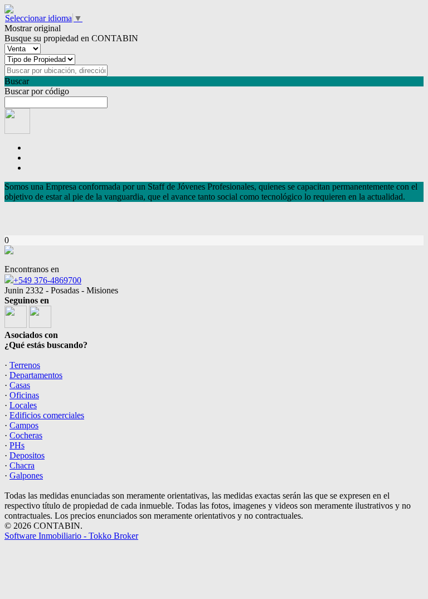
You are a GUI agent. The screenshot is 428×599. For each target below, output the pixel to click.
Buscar (16, 81)
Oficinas (24, 395)
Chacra (22, 465)
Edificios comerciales (46, 415)
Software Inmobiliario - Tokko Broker (71, 535)
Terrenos (24, 365)
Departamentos (35, 375)
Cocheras (25, 435)
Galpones (26, 475)
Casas (19, 385)
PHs (17, 445)
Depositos (27, 455)
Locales (23, 405)
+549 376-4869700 (47, 280)
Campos (23, 425)
